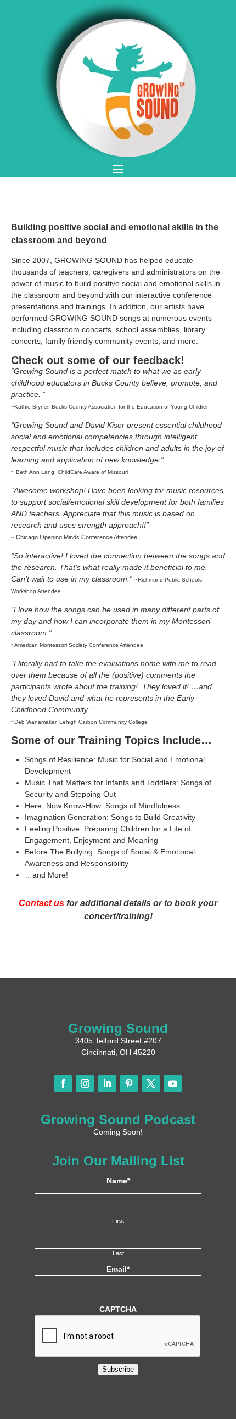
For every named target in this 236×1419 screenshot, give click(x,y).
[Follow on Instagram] (85, 1083)
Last (118, 1253)
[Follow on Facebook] (63, 1083)
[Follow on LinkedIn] (107, 1083)
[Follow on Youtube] (173, 1083)
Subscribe (118, 1369)
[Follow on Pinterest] (129, 1083)
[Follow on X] (151, 1083)
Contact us (41, 903)
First (118, 1220)
